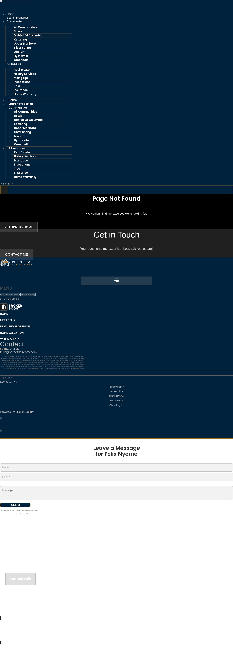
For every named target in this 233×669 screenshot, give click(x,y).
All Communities (25, 27)
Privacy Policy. (116, 386)
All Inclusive (14, 63)
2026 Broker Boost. (10, 382)
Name (3, 462)
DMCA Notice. (116, 400)
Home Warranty (25, 94)
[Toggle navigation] (4, 190)
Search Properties (18, 17)
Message (4, 484)
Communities (15, 21)
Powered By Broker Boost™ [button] (17, 412)
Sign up (9, 183)
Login (3, 183)
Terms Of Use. (116, 396)
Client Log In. (116, 405)
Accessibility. (116, 391)
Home (10, 14)
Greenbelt (21, 60)
